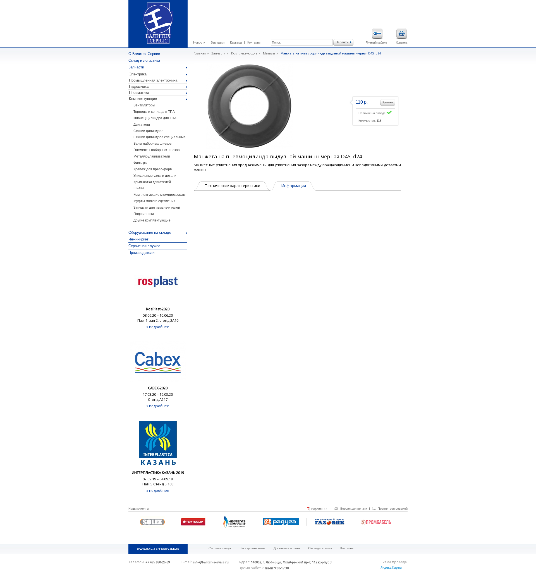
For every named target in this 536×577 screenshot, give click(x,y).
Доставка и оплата (287, 548)
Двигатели (141, 125)
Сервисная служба (144, 246)
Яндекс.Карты (391, 567)
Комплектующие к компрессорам (159, 195)
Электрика (138, 74)
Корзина (401, 42)
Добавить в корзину (387, 102)
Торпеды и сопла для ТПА (154, 112)
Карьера (236, 42)
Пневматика (139, 92)
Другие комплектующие (152, 220)
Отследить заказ (320, 548)
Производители (141, 253)
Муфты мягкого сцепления (154, 201)
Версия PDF (320, 509)
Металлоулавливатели (151, 156)
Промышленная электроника (153, 80)
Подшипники (143, 214)
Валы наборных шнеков (152, 144)
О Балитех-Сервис (144, 54)
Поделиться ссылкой (393, 508)
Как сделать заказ (252, 548)
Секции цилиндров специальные (159, 137)
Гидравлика (139, 86)
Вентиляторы (144, 105)
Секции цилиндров (148, 131)
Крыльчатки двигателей (152, 182)
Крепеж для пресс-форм (152, 169)
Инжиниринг (138, 239)
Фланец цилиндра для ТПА (154, 118)
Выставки (217, 42)
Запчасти (136, 67)
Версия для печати (353, 508)
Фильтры (140, 163)
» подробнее (158, 326)
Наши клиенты (138, 508)
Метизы (269, 53)
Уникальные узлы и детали (154, 176)
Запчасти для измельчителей (156, 207)
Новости (199, 42)
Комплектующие (143, 99)
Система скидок (220, 548)
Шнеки (138, 188)
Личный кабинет (377, 42)
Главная (200, 53)
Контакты (253, 42)
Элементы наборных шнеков (156, 150)
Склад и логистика (144, 60)
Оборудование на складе (149, 232)
